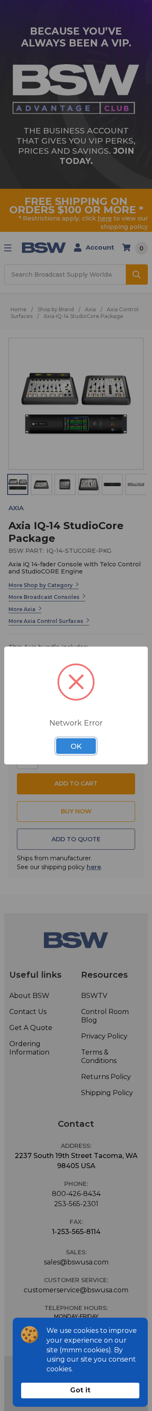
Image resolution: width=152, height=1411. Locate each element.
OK (76, 746)
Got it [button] (80, 1390)
